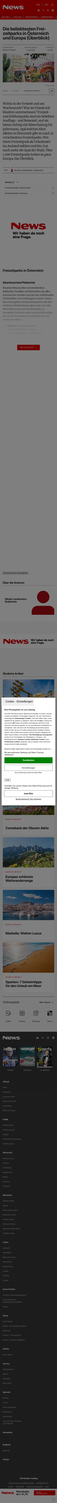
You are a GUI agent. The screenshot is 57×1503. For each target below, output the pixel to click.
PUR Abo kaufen (28, 794)
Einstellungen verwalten (28, 768)
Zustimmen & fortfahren (28, 760)
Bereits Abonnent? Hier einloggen (28, 799)
